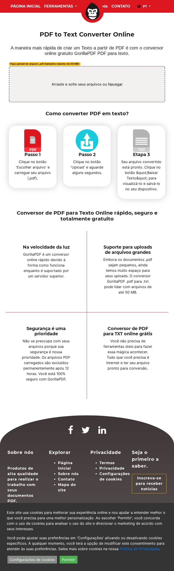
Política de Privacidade (139, 548)
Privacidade (112, 468)
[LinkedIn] (102, 432)
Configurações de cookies (32, 559)
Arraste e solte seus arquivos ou (87, 84)
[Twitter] (86, 432)
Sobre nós (68, 474)
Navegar (115, 84)
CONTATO (120, 6)
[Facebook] (71, 432)
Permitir (68, 559)
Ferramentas (59, 6)
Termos (107, 463)
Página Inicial (26, 6)
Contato (66, 479)
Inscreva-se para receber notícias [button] (149, 483)
